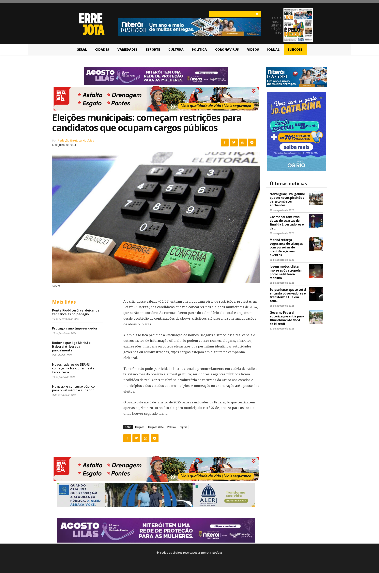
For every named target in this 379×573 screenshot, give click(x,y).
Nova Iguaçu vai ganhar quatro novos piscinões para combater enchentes (287, 200)
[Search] (257, 14)
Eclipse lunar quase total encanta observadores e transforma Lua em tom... (288, 295)
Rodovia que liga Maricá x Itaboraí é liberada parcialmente (71, 346)
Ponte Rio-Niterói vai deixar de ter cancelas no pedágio (75, 312)
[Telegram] (252, 142)
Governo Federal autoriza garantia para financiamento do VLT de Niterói (287, 318)
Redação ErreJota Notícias (76, 140)
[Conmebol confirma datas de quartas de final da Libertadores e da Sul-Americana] (316, 221)
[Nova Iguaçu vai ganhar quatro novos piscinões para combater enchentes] (316, 198)
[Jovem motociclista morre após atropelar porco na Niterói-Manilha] (316, 271)
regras (183, 427)
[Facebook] (225, 142)
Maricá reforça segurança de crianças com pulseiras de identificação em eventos (286, 247)
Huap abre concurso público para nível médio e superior (73, 388)
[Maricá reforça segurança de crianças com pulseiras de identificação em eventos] (316, 244)
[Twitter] (234, 142)
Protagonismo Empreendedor (75, 328)
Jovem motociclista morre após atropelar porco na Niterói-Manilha (286, 272)
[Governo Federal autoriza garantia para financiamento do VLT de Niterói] (316, 317)
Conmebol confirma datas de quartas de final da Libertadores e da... (287, 222)
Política (171, 427)
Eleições (139, 427)
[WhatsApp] (243, 142)
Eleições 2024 (155, 427)
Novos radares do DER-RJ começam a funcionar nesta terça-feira (73, 368)
